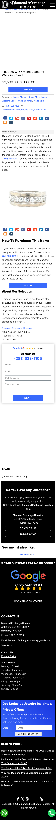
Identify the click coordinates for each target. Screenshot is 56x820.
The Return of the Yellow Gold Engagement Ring (26, 768)
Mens (37, 97)
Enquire (28, 89)
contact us (28, 528)
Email (5, 728)
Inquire (28, 285)
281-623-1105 (9, 158)
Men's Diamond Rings (23, 97)
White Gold (38, 101)
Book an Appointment (28, 601)
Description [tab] (9, 131)
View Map (6, 645)
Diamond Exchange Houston (17, 328)
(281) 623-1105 (12, 106)
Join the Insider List (28, 734)
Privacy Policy (8, 656)
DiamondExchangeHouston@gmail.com (29, 640)
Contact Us (7, 652)
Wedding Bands (25, 101)
